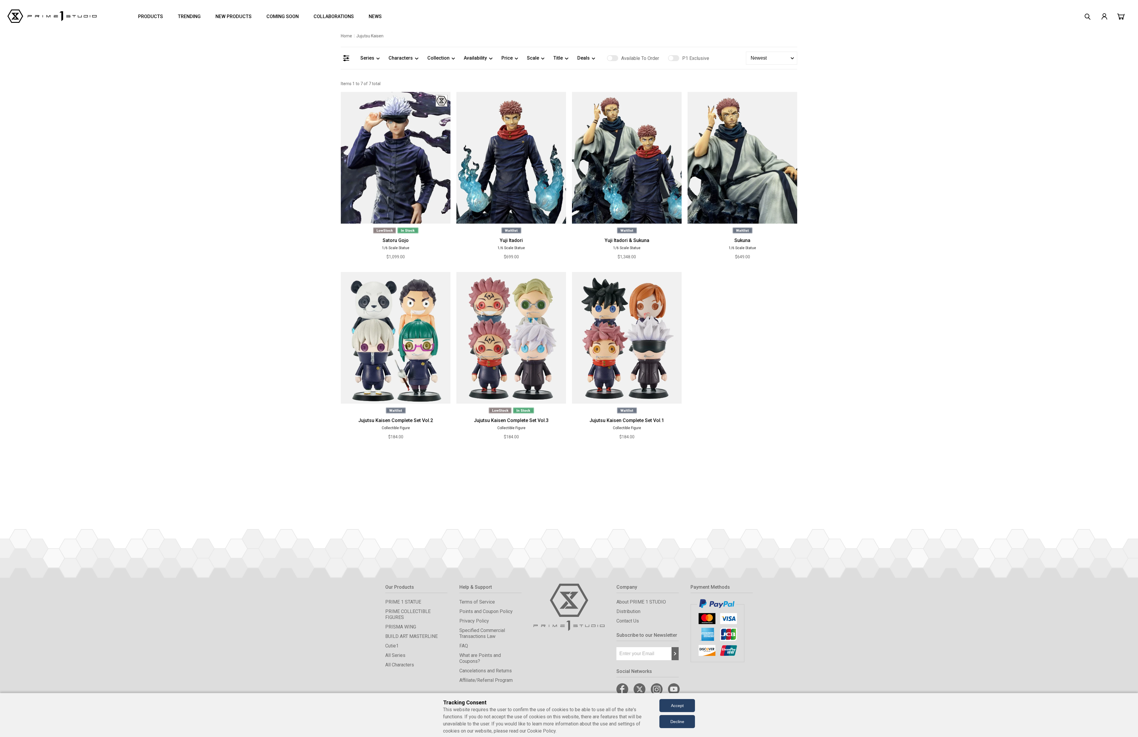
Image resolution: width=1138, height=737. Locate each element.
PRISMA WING (400, 627)
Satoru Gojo (396, 240)
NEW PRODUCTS (233, 16)
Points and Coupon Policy (486, 611)
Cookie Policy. (542, 731)
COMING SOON (282, 16)
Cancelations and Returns (485, 671)
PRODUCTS (150, 16)
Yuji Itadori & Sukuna (627, 240)
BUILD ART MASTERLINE (411, 636)
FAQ (463, 646)
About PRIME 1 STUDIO (641, 602)
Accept (677, 705)
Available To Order (640, 58)
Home (346, 36)
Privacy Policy (474, 621)
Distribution (628, 611)
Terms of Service (477, 602)
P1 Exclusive (695, 58)
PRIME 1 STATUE (403, 602)
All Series (395, 655)
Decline (677, 721)
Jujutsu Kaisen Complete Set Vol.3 (511, 420)
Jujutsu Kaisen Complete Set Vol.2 (395, 420)
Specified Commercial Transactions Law (482, 633)
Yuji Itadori (511, 240)
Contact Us (627, 621)
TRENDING (189, 16)
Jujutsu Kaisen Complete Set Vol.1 (626, 420)
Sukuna (742, 240)
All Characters (399, 665)
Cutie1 (392, 646)
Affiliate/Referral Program (486, 680)
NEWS (375, 16)
